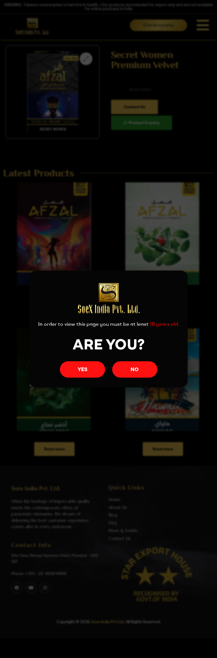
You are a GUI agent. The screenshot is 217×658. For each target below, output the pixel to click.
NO (135, 369)
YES (82, 369)
